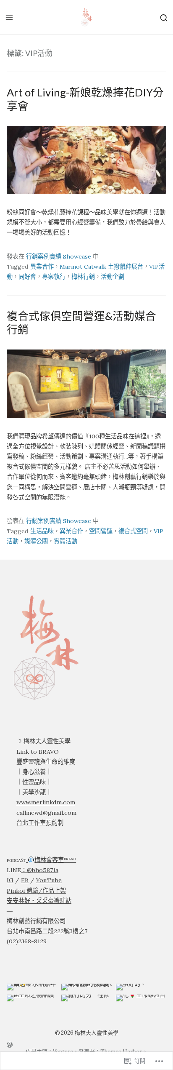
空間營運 (101, 531)
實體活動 (65, 541)
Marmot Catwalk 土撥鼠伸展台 (101, 266)
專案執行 (54, 276)
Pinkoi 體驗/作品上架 (36, 890)
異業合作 (42, 266)
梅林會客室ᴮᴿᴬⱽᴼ (55, 860)
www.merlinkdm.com (45, 802)
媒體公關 (36, 541)
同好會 (27, 276)
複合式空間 (133, 531)
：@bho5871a (39, 870)
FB (25, 880)
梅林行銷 (83, 276)
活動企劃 (112, 276)
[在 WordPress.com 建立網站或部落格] (86, 1044)
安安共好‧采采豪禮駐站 (39, 901)
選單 (9, 17)
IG (10, 880)
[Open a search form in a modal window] (164, 17)
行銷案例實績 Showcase (58, 256)
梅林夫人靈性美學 (96, 1032)
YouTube (49, 880)
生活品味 (42, 531)
